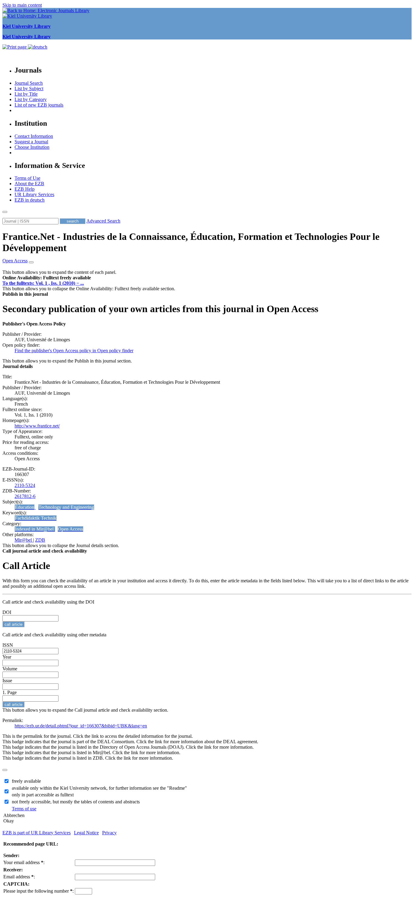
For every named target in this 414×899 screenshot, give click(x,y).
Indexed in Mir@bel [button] (35, 529)
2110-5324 (25, 485)
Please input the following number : (38, 891)
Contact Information (34, 136)
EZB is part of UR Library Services (36, 832)
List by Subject (29, 88)
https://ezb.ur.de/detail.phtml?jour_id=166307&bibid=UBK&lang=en (81, 725)
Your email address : (24, 862)
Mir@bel (24, 540)
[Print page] (15, 46)
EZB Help (25, 189)
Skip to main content (22, 5)
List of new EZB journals (39, 104)
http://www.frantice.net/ (37, 425)
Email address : (19, 876)
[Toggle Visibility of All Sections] (31, 262)
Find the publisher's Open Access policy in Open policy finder (74, 350)
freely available (26, 781)
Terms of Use (27, 178)
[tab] (207, 278)
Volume (9, 668)
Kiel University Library (26, 26)
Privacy (109, 832)
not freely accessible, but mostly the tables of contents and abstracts (76, 801)
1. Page (9, 692)
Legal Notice (86, 832)
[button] (46, 277)
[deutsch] (37, 46)
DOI (6, 612)
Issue (7, 680)
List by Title (26, 94)
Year (6, 656)
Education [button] (24, 507)
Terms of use (24, 808)
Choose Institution (32, 147)
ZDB (40, 540)
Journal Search (29, 83)
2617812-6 (25, 496)
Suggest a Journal (31, 141)
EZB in (30, 200)
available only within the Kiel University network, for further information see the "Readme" (99, 788)
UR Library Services (34, 194)
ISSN (7, 645)
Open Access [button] (15, 260)
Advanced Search (103, 220)
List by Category (31, 99)
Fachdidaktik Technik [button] (35, 518)
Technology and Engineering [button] (66, 507)
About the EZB (29, 183)
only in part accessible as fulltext (43, 794)
